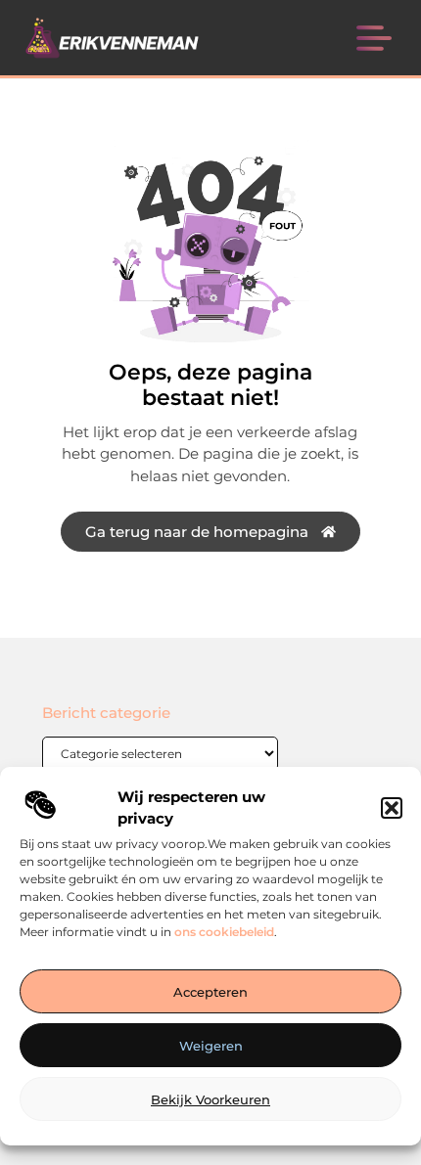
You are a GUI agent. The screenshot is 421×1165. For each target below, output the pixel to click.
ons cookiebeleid (224, 931)
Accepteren (210, 992)
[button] (391, 808)
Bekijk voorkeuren (210, 1099)
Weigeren (211, 1045)
